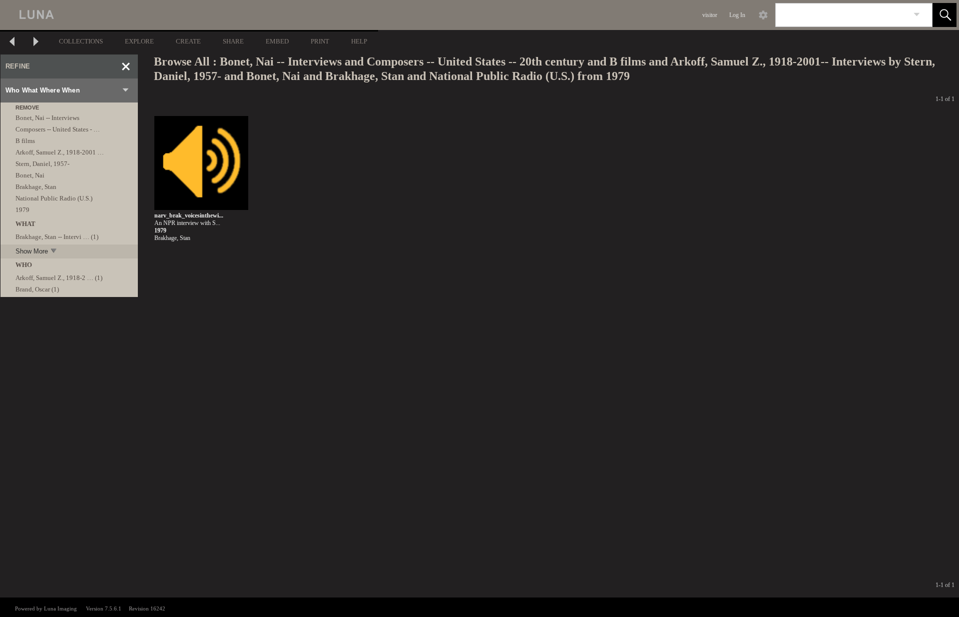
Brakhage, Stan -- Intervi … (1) (56, 236)
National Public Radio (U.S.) (53, 198)
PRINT (320, 41)
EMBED (277, 41)
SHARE (233, 41)
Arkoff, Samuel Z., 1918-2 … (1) (58, 278)
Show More (31, 251)
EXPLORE (139, 41)
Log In (737, 15)
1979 (22, 210)
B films (25, 140)
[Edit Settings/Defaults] (763, 15)
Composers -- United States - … (57, 129)
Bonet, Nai (29, 175)
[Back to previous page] (12, 43)
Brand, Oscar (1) (37, 289)
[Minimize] (126, 66)
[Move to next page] (36, 43)
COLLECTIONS (81, 41)
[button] (945, 15)
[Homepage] (188, 15)
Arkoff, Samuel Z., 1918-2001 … (59, 152)
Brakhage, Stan (35, 186)
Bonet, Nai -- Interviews (47, 118)
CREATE (188, 41)
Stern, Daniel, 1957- (42, 164)
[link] (917, 14)
